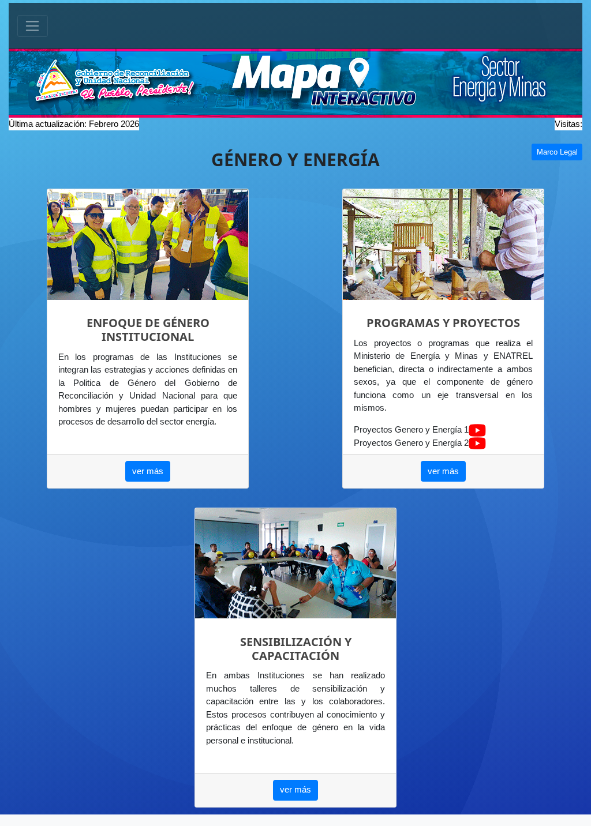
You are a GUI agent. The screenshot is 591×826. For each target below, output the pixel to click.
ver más (147, 471)
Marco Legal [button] (557, 152)
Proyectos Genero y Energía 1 (411, 429)
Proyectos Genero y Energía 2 (411, 443)
